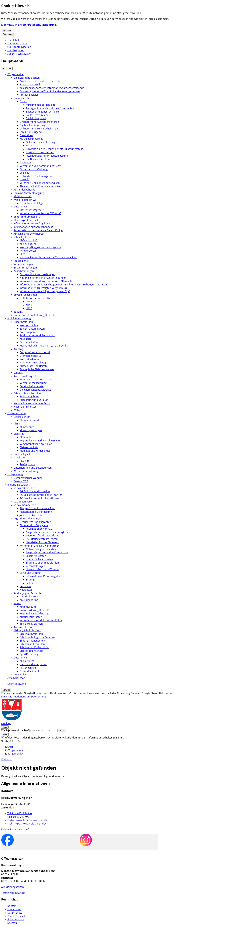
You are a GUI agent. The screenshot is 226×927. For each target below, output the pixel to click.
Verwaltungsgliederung (33, 383)
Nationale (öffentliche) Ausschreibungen (43, 277)
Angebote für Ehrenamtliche (42, 535)
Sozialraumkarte (23, 501)
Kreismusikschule (24, 627)
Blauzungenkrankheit (26, 220)
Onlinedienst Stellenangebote (37, 176)
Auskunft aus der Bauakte (41, 105)
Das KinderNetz (29, 596)
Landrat (18, 372)
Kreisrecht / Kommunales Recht (32, 403)
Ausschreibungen (24, 271)
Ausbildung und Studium (34, 400)
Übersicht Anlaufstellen (39, 559)
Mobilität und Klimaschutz (35, 450)
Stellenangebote (29, 396)
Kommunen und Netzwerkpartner (39, 545)
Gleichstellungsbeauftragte (35, 389)
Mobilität (19, 433)
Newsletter (26, 589)
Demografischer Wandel (28, 478)
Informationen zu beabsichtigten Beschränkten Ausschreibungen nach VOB (63, 284)
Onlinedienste (22, 98)
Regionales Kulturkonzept (35, 613)
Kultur (17, 603)
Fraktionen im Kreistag (33, 362)
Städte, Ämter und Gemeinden (37, 335)
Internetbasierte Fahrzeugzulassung (47, 155)
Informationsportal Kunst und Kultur (41, 620)
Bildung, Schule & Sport (27, 630)
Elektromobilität (29, 447)
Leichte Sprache (16, 683)
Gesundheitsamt (29, 671)
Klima (17, 423)
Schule (30, 583)
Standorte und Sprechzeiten (36, 379)
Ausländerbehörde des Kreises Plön (40, 81)
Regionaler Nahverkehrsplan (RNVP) (40, 440)
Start (10, 747)
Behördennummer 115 (27, 216)
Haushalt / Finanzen (25, 406)
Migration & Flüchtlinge (27, 518)
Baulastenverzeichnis (38, 115)
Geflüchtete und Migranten (35, 522)
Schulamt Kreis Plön (31, 634)
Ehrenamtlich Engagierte (34, 525)
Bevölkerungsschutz (25, 294)
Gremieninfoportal (30, 355)
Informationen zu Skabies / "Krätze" (40, 213)
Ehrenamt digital (29, 420)
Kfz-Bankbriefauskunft (38, 159)
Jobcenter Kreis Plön (31, 515)
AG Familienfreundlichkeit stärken (39, 498)
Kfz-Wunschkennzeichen (40, 152)
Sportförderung (29, 654)
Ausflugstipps (27, 464)
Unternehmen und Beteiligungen (33, 467)
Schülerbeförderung (31, 650)
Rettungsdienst (28, 667)
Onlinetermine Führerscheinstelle (39, 128)
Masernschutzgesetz (32, 210)
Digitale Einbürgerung (32, 125)
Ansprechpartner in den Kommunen (47, 552)
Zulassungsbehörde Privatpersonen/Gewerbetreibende (52, 88)
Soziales (24, 172)
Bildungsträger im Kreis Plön (42, 562)
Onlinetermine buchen (27, 77)
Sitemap (12, 923)
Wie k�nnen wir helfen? (15, 730)
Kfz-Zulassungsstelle (31, 138)
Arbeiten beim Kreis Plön (28, 393)
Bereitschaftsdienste (32, 386)
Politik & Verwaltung (19, 318)
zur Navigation (15, 50)
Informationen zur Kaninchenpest (33, 227)
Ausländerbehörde (24, 189)
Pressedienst (21, 261)
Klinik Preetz (27, 661)
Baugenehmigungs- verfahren (43, 111)
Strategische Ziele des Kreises (37, 369)
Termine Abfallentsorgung (29, 193)
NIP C (29, 308)
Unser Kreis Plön (23, 322)
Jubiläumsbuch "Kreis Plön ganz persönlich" (45, 345)
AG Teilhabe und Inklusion (35, 491)
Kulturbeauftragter (31, 617)
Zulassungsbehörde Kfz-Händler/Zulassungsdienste (50, 91)
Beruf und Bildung (30, 572)
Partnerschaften (29, 342)
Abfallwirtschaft (23, 196)
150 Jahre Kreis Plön (31, 623)
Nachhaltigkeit (22, 454)
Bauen (23, 101)
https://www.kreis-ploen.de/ (26, 823)
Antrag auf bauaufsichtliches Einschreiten (50, 108)
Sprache (6, 690)
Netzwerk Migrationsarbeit (41, 549)
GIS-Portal (25, 162)
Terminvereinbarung (13, 892)
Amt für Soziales (29, 94)
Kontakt (11, 906)
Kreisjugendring (29, 600)
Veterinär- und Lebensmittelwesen (40, 183)
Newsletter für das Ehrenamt (42, 542)
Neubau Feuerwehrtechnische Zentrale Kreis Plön (48, 257)
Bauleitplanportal (36, 118)
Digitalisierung (22, 416)
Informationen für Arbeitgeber (43, 576)
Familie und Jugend (31, 132)
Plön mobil (26, 437)
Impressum (14, 909)
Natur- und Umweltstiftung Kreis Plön (35, 315)
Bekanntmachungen (25, 267)
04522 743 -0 (19, 813)
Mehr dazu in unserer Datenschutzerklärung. (29, 24)
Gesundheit (26, 135)
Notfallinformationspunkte (35, 298)
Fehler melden (15, 919)
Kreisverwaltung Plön (26, 376)
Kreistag (18, 349)
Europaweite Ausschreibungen (37, 274)
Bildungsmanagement (32, 640)
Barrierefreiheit (16, 916)
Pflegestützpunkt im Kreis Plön (37, 508)
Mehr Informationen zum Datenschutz (23, 696)
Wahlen (18, 410)
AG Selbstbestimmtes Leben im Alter (41, 494)
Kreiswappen (27, 332)
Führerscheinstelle (30, 84)
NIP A (29, 301)
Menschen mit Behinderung (36, 511)
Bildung (30, 579)
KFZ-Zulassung (28, 244)
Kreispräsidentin (29, 359)
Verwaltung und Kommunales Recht (40, 166)
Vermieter (25, 586)
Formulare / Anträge (31, 203)
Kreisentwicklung (17, 413)
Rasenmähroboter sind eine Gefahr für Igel (38, 230)
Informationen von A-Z (39, 528)
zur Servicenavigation (19, 53)
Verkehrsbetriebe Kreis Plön (36, 444)
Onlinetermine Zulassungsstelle (44, 142)
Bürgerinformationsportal (35, 352)
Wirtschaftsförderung (26, 471)
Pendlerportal (28, 250)
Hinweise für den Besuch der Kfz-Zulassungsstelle (54, 149)
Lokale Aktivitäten (36, 556)
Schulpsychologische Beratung (37, 637)
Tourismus (20, 457)
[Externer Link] (7, 840)
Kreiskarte (26, 338)
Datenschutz (14, 912)
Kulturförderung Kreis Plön (35, 610)
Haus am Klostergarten (33, 664)
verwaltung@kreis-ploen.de (27, 820)
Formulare (32, 145)
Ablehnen (6, 31)
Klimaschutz (27, 427)
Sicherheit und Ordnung (34, 169)
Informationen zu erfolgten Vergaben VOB (44, 288)
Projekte (24, 461)
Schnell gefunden (24, 237)
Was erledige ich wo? (26, 199)
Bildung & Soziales (18, 484)
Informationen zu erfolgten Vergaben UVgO (45, 291)
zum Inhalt (13, 40)
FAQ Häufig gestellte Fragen (42, 539)
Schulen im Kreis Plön (32, 644)
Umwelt (24, 179)
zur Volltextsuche (17, 43)
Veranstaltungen (23, 264)
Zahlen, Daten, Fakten (32, 328)
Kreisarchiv (20, 674)
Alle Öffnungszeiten (12, 887)
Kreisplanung (15, 474)
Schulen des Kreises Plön (34, 647)
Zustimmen (7, 34)
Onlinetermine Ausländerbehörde (39, 121)
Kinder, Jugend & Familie (28, 593)
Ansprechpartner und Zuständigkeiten (48, 532)
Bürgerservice (15, 74)
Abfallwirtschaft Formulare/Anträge (40, 186)
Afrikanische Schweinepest (29, 233)
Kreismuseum (28, 606)
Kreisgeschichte (29, 325)
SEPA (23, 254)
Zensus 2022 (21, 481)
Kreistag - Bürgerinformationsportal (40, 247)
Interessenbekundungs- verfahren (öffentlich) (46, 281)
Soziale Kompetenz (25, 505)
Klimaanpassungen (31, 430)
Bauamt (18, 311)
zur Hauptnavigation (19, 47)
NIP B (29, 305)
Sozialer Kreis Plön (24, 488)
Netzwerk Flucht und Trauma (42, 569)
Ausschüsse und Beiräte (34, 366)
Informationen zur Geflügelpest (32, 223)
